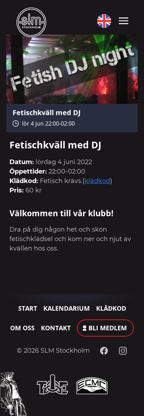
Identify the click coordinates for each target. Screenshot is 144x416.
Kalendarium (66, 308)
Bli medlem (107, 328)
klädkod (97, 181)
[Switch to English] (103, 21)
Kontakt (56, 328)
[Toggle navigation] (123, 20)
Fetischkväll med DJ (47, 112)
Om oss (22, 328)
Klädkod (111, 308)
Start (27, 308)
